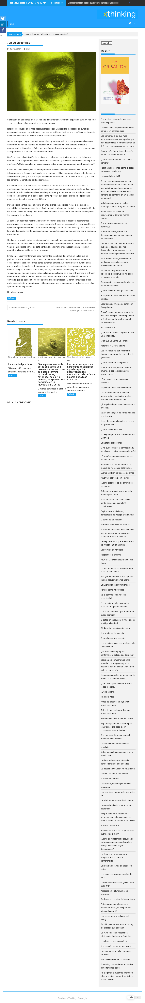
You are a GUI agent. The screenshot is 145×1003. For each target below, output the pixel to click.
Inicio (26, 34)
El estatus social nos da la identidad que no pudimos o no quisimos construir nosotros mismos (117, 533)
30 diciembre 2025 (76, 357)
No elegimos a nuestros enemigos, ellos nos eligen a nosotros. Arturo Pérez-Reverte (117, 976)
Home (11, 24)
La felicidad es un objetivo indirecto (117, 800)
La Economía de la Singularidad (115, 585)
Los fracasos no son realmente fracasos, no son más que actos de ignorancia (117, 354)
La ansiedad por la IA (110, 176)
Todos (35, 34)
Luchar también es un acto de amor (117, 473)
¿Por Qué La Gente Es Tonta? (114, 341)
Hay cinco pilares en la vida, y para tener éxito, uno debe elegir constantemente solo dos (116, 727)
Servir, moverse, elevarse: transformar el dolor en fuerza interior (115, 215)
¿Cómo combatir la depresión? (115, 362)
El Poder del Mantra (110, 825)
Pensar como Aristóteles (112, 590)
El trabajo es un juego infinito (114, 941)
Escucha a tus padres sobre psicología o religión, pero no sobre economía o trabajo (117, 274)
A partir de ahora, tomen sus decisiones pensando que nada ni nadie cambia (116, 235)
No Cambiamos (108, 327)
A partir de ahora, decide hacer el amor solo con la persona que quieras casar (116, 371)
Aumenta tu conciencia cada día (116, 524)
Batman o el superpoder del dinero (117, 718)
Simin (28, 49)
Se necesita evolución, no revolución (118, 768)
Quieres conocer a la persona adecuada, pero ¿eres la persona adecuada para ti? (116, 907)
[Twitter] (3, 18)
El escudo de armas (110, 778)
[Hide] (1, 35)
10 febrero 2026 (46, 357)
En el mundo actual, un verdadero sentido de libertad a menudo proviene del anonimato (116, 262)
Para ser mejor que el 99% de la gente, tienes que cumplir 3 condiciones (115, 503)
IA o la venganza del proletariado (116, 959)
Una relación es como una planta (116, 946)
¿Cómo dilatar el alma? (111, 429)
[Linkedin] (3, 24)
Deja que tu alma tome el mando (116, 387)
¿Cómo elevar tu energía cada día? (117, 290)
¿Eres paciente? (108, 692)
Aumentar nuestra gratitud (23, 307)
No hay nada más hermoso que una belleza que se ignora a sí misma (75, 309)
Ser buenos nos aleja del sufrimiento (118, 899)
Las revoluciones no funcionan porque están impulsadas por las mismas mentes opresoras (116, 396)
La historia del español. (111, 443)
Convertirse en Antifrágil (112, 550)
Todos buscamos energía (112, 638)
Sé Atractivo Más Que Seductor (115, 628)
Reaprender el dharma (111, 555)
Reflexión (44, 34)
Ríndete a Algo (107, 697)
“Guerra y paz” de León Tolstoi (115, 478)
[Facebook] (3, 30)
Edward (29, 357)
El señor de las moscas (111, 519)
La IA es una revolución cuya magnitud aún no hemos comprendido (114, 857)
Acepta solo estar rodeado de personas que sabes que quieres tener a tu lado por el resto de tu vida (118, 817)
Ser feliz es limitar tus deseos (114, 773)
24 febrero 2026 (16, 357)
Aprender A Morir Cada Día (113, 346)
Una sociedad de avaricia (112, 633)
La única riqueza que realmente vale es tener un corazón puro (96, 3)
